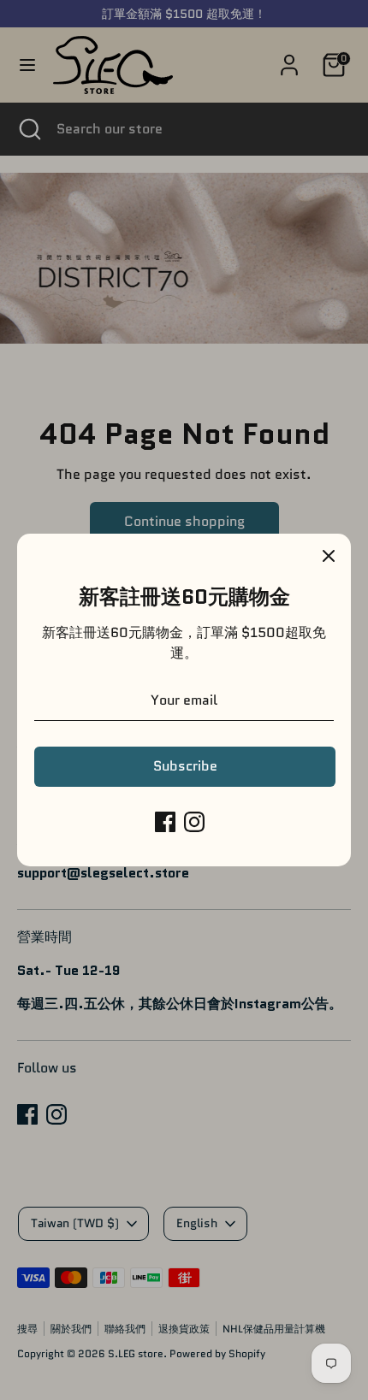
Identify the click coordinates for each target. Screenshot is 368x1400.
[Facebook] (165, 822)
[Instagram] (194, 822)
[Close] (328, 556)
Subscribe (185, 766)
